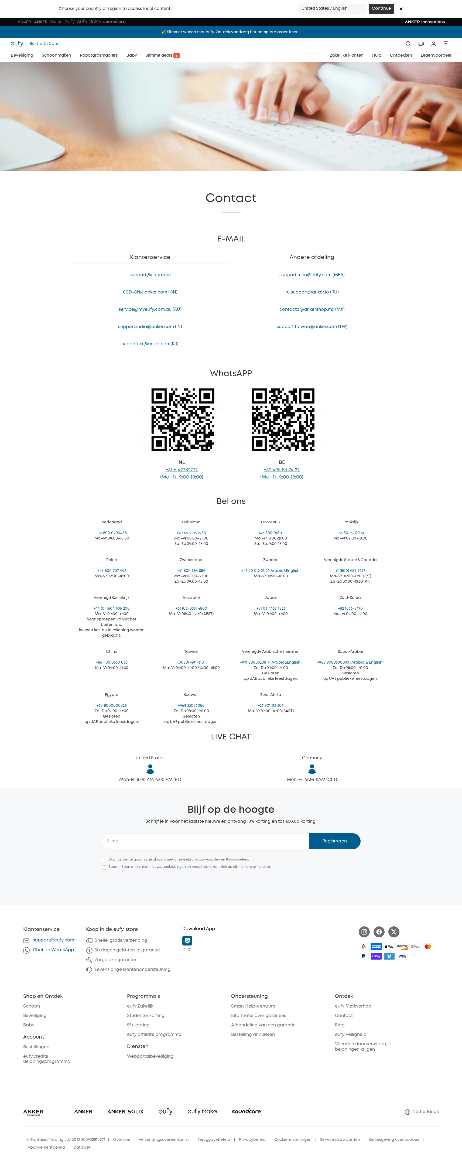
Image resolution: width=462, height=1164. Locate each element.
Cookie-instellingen (293, 1139)
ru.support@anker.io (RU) (312, 292)
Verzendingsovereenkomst (164, 1139)
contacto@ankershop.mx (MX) (312, 310)
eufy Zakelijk (140, 1006)
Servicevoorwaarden (340, 1139)
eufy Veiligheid (351, 1035)
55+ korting (138, 1025)
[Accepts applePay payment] (389, 946)
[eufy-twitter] (393, 931)
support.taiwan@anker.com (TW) (312, 327)
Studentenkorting (146, 1016)
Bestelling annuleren (253, 1035)
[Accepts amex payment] (376, 946)
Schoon (31, 1006)
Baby (28, 1025)
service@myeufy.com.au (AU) (150, 310)
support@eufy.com (150, 275)
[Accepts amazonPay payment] (363, 946)
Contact (344, 1016)
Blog (340, 1025)
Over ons (121, 1139)
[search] (408, 44)
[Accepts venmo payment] (389, 956)
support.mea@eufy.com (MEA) (312, 275)
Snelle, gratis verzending (121, 940)
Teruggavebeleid (214, 1139)
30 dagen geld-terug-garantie (127, 950)
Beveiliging (35, 1016)
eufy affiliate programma (154, 1035)
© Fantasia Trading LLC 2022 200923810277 (65, 1139)
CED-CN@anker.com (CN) (150, 292)
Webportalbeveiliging (150, 1056)
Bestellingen (36, 1047)
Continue (381, 9)
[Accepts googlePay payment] (415, 946)
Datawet (82, 1147)
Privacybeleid (237, 859)
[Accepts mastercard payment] (428, 946)
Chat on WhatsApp (53, 950)
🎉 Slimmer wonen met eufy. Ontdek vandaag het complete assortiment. (231, 30)
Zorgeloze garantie (115, 960)
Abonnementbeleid (46, 1147)
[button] (401, 9)
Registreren (334, 841)
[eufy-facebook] (379, 931)
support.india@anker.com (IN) (150, 327)
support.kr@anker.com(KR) (150, 344)
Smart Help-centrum (253, 1006)
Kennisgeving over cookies (394, 1139)
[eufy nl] (18, 43)
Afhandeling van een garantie (263, 1025)
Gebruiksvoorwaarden (202, 859)
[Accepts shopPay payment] (376, 956)
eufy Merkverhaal (353, 1006)
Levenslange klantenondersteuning (132, 970)
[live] (421, 43)
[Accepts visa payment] (402, 956)
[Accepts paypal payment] (363, 956)
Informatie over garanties (258, 1016)
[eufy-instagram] (364, 931)
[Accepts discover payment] (402, 946)
